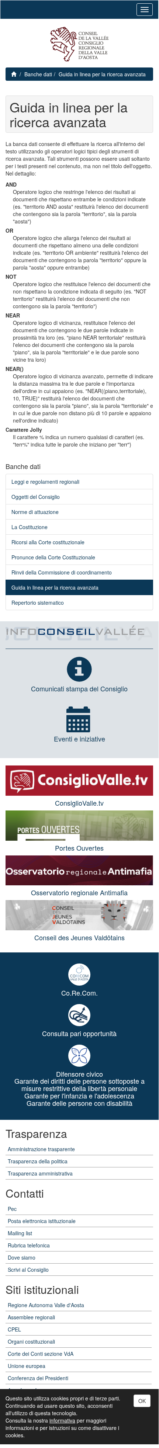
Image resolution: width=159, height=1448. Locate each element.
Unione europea (26, 1365)
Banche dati (38, 74)
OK (142, 1400)
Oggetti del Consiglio (35, 496)
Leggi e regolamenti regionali (45, 481)
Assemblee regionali (31, 1317)
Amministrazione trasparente (41, 1149)
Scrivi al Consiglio (28, 1269)
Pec (12, 1208)
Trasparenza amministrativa (40, 1173)
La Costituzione (29, 527)
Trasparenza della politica (38, 1161)
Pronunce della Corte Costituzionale (53, 557)
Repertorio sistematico (37, 602)
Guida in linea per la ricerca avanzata (102, 74)
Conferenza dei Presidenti (38, 1378)
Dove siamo (21, 1257)
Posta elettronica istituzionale (42, 1221)
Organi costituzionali (31, 1341)
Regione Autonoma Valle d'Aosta (46, 1305)
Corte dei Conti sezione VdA (40, 1353)
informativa (62, 1420)
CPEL (14, 1329)
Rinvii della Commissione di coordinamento (61, 572)
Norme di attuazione (35, 511)
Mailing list (20, 1233)
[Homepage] (79, 44)
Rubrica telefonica (29, 1245)
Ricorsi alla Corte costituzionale (47, 542)
